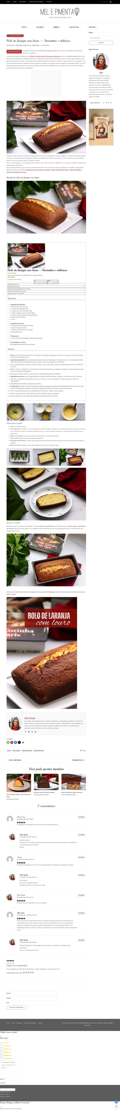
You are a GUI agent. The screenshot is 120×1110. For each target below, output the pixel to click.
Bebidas (56, 27)
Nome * (2, 1079)
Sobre (15, 2)
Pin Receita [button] (54, 282)
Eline (101, 73)
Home (8, 2)
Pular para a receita (14, 52)
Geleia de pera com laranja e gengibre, (38, 170)
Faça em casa (74, 27)
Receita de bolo (39, 751)
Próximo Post (77, 760)
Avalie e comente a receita (8, 1090)
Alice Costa (20, 913)
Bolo (9, 751)
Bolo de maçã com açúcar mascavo (71, 792)
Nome (9, 993)
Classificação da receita (14, 973)
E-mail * (2, 1083)
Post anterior (15, 760)
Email (9, 998)
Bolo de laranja (27, 751)
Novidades (23, 2)
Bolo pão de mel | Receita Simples (44, 792)
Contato (49, 2)
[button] (8, 277)
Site (8, 1003)
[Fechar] (1, 1036)
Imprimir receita (42, 282)
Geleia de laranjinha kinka (59, 170)
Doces (24, 27)
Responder (81, 817)
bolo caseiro (16, 751)
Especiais (92, 27)
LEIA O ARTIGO (95, 103)
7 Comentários (44, 45)
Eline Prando (29, 718)
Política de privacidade (36, 2)
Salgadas (39, 27)
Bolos (12, 36)
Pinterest (52, 592)
